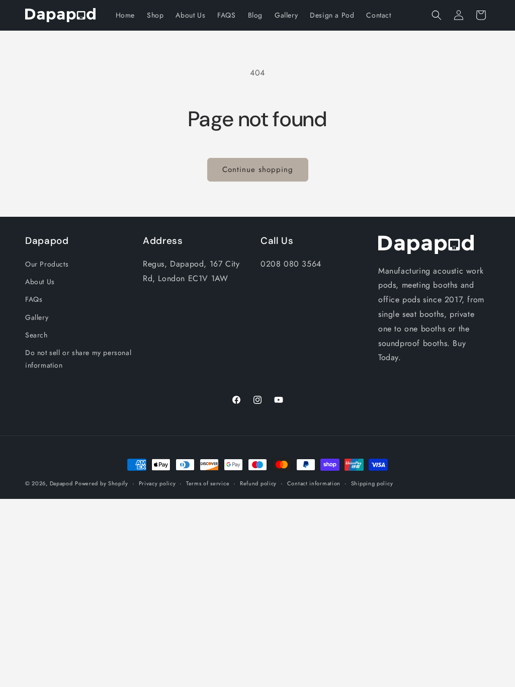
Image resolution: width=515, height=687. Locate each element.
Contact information (313, 483)
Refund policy (258, 483)
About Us (40, 282)
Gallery (36, 317)
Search (36, 335)
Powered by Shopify (101, 483)
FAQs (33, 299)
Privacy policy (157, 483)
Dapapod (61, 483)
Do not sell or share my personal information (78, 359)
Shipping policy (372, 483)
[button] (436, 15)
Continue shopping (257, 169)
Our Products (46, 264)
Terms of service (207, 483)
